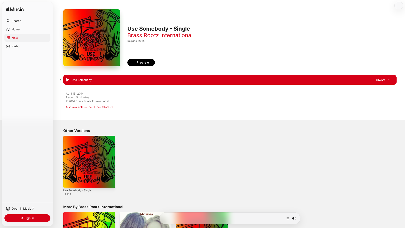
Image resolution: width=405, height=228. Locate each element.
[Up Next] (287, 218)
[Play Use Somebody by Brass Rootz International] (67, 80)
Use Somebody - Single (78, 137)
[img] (15, 9)
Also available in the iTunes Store (87, 107)
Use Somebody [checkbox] (82, 79)
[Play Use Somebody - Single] (68, 182)
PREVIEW (380, 80)
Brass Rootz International (160, 35)
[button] (27, 20)
